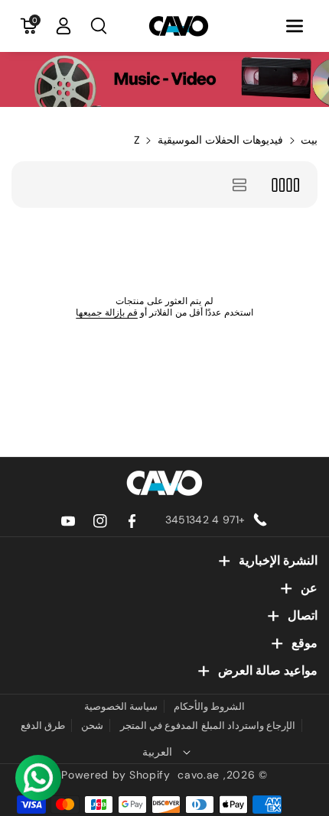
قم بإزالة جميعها (107, 312)
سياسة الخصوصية (121, 706)
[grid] (285, 184)
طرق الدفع (43, 725)
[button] (294, 26)
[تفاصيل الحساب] (63, 26)
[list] (240, 184)
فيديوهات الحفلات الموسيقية (221, 140)
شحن (92, 725)
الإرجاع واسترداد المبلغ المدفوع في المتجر (208, 725)
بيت (309, 140)
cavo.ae (199, 775)
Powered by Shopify (116, 775)
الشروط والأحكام (209, 706)
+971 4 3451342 (205, 519)
